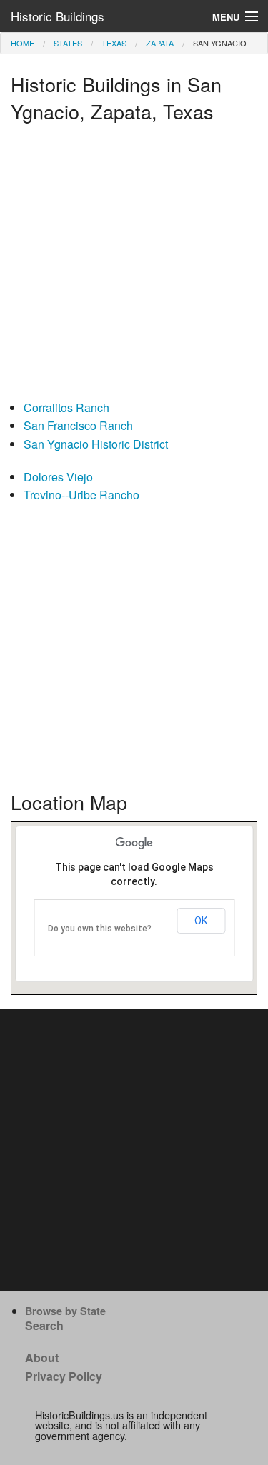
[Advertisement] (134, 265)
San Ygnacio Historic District (96, 444)
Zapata (160, 43)
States (68, 43)
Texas (113, 43)
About (42, 1357)
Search (44, 1325)
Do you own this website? (100, 929)
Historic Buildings (57, 16)
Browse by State (65, 1311)
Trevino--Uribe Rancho (81, 494)
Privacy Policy (63, 1376)
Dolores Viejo (58, 477)
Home (22, 43)
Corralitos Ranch (66, 407)
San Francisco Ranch (78, 425)
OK (200, 920)
